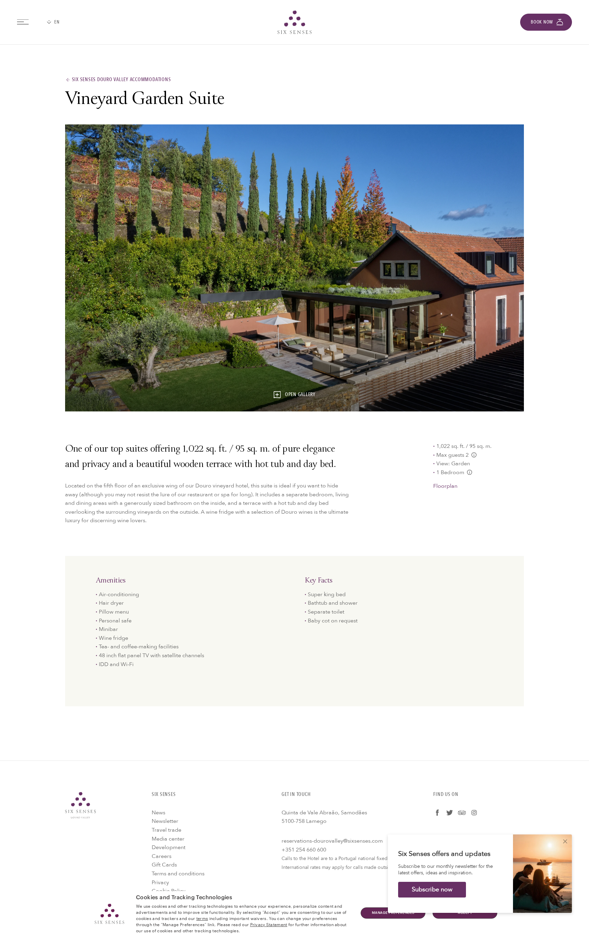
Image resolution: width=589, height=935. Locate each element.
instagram (474, 813)
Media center (168, 839)
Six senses (294, 22)
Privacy (160, 882)
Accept (465, 913)
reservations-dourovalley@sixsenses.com (332, 841)
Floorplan (445, 486)
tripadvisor (462, 813)
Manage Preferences (393, 913)
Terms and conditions (178, 873)
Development (168, 847)
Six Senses (80, 805)
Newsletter (165, 821)
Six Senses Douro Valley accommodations (121, 80)
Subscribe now (432, 889)
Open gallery (300, 395)
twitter (449, 813)
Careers (161, 856)
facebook (437, 813)
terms (202, 918)
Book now (542, 22)
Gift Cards (164, 865)
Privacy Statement (268, 924)
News (158, 812)
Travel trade (166, 830)
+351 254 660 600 (304, 850)
